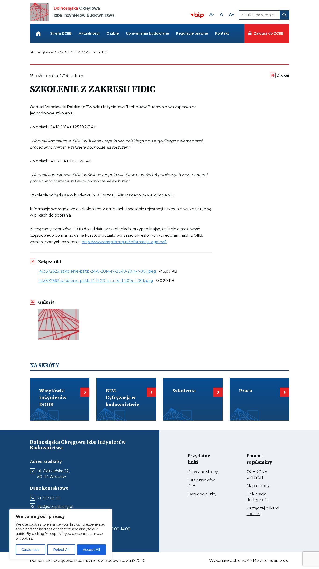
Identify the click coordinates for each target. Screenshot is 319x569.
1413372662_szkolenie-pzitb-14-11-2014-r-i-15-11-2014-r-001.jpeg (97, 280)
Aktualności (89, 33)
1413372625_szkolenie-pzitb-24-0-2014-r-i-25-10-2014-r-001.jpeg (98, 271)
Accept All (91, 550)
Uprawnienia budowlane (147, 33)
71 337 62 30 (48, 498)
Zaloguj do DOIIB (269, 33)
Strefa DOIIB (61, 33)
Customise (30, 550)
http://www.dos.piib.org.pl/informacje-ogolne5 (124, 242)
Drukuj (282, 75)
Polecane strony (204, 472)
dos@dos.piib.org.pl (55, 506)
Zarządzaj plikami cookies (263, 511)
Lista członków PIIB (201, 483)
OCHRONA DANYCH (263, 474)
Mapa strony (263, 486)
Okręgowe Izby (204, 494)
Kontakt (222, 33)
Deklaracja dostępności (263, 497)
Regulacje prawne (192, 33)
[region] (60, 534)
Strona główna (42, 52)
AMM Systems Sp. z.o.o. (268, 560)
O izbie (112, 33)
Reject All (61, 550)
